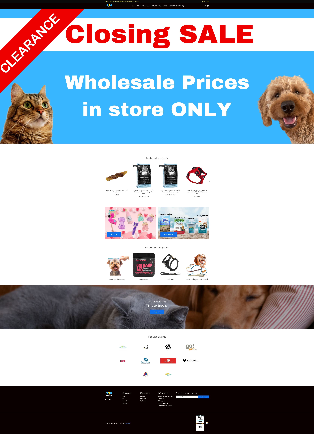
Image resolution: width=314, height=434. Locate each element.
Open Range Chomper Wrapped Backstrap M (117, 191)
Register (142, 396)
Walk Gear (170, 279)
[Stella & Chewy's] (168, 361)
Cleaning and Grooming (117, 279)
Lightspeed (127, 423)
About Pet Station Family (176, 6)
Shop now (157, 312)
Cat (123, 398)
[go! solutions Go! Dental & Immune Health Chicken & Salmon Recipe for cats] (143, 175)
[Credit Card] (207, 423)
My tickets (143, 401)
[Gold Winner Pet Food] (200, 422)
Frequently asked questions (165, 405)
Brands (165, 6)
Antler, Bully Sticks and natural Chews (197, 280)
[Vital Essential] (191, 361)
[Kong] (123, 361)
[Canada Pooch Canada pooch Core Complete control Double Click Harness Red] (197, 175)
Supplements (143, 279)
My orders (143, 398)
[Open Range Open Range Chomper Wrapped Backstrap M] (117, 175)
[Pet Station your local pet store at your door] (109, 6)
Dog (123, 396)
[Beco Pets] (123, 347)
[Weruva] (145, 374)
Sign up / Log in (205, 1)
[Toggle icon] (205, 5)
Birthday (154, 6)
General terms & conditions (165, 396)
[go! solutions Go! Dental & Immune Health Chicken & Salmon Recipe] (170, 175)
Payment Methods (163, 403)
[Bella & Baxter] (145, 347)
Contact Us (161, 398)
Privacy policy (161, 401)
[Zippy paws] (168, 374)
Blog (160, 6)
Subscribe (203, 397)
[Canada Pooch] (168, 347)
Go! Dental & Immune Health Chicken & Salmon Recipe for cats (143, 192)
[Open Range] (145, 361)
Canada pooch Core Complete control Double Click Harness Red (197, 192)
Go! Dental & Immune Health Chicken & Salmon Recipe (170, 191)
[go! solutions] (191, 347)
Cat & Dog (125, 401)
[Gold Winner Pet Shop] (200, 431)
